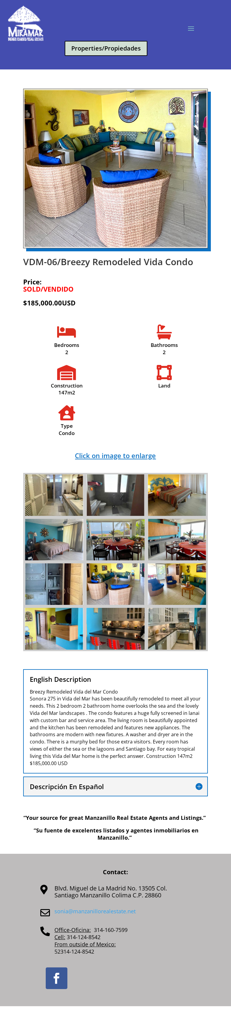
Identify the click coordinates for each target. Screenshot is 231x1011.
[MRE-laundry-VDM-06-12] (54, 603)
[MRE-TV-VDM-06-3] (54, 648)
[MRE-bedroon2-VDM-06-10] (54, 559)
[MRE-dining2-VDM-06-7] (177, 559)
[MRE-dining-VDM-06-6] (115, 559)
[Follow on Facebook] (56, 978)
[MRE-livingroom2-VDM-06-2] (177, 603)
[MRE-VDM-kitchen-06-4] (115, 648)
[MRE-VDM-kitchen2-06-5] (177, 648)
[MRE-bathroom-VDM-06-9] (54, 514)
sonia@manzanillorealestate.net (95, 911)
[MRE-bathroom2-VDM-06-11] (115, 514)
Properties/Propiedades (106, 48)
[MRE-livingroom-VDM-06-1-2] (115, 603)
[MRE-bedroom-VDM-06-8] (177, 514)
